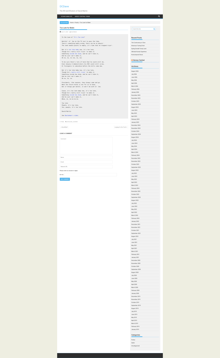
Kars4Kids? (65, 127)
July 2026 (134, 74)
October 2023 (135, 164)
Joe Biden (75, 121)
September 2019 (136, 305)
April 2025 (134, 116)
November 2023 (135, 161)
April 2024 (134, 149)
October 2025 (135, 101)
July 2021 (134, 239)
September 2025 (136, 104)
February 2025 (135, 119)
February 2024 (135, 155)
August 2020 (135, 272)
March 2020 (134, 287)
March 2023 (134, 185)
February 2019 (135, 326)
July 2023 (134, 173)
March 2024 (134, 152)
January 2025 (135, 122)
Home (72, 22)
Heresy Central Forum (82, 16)
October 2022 (135, 194)
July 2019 (134, 311)
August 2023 (135, 170)
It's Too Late (79, 37)
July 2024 (134, 140)
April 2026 (134, 83)
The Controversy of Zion (138, 42)
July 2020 (134, 275)
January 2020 (135, 293)
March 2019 (134, 323)
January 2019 (135, 329)
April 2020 (134, 284)
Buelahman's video (71, 115)
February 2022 (135, 218)
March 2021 (134, 251)
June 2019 (134, 314)
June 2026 (134, 77)
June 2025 (134, 110)
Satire (133, 343)
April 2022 (134, 212)
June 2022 (134, 206)
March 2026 (134, 86)
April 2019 (134, 320)
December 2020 (135, 260)
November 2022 (135, 191)
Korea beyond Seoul (137, 54)
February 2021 (135, 254)
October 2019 (135, 302)
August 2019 (135, 308)
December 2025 (135, 95)
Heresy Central (139, 60)
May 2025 (134, 113)
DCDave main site (66, 16)
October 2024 (135, 131)
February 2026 (135, 89)
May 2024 (134, 146)
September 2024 (136, 134)
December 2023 (135, 158)
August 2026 (135, 71)
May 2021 (134, 245)
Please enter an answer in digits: (69, 170)
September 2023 (136, 167)
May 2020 (134, 281)
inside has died (75, 53)
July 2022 (134, 203)
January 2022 (135, 221)
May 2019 (134, 317)
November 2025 (135, 98)
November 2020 (135, 263)
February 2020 (135, 290)
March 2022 (134, 215)
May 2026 (134, 80)
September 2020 (136, 269)
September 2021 (136, 233)
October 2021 (135, 230)
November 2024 (135, 128)
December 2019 (135, 296)
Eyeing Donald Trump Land (138, 48)
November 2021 (135, 227)
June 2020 (134, 278)
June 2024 (134, 143)
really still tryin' (78, 72)
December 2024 (135, 125)
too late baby (74, 49)
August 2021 (135, 236)
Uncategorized (135, 346)
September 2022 (136, 197)
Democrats (69, 121)
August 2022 (135, 200)
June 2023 (134, 176)
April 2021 (134, 248)
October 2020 (135, 266)
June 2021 (134, 242)
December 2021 (135, 224)
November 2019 (135, 299)
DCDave (64, 6)
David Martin (74, 32)
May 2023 (134, 179)
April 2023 (134, 182)
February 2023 (135, 188)
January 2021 (135, 257)
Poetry (77, 22)
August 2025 (135, 107)
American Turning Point (138, 45)
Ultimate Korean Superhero (139, 51)
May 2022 (134, 209)
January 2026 (135, 92)
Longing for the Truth (120, 127)
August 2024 (135, 137)
